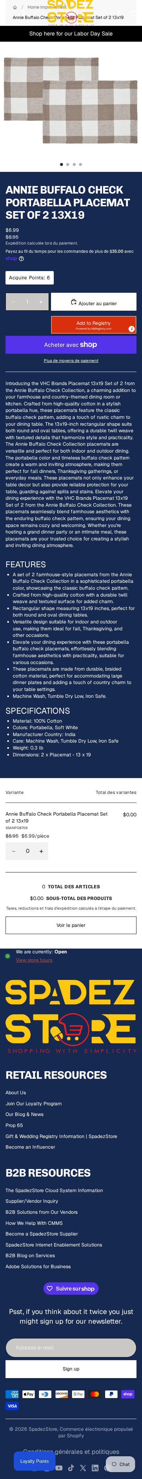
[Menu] (8, 13)
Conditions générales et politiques (71, 1452)
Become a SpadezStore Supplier (42, 1234)
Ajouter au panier (97, 303)
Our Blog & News (24, 1114)
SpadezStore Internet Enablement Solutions (54, 1245)
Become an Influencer (30, 1147)
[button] (93, 325)
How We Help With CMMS (34, 1223)
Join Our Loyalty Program (34, 1103)
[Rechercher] (22, 13)
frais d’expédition (61, 908)
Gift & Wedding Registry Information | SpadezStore (61, 1136)
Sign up (71, 1369)
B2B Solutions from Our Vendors (42, 1212)
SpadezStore (43, 1429)
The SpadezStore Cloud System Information (54, 1190)
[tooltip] (132, 329)
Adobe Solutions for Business (38, 1266)
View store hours (34, 960)
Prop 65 (14, 1125)
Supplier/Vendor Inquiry (32, 1201)
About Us (16, 1092)
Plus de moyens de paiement (71, 360)
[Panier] (133, 13)
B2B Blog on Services (30, 1255)
